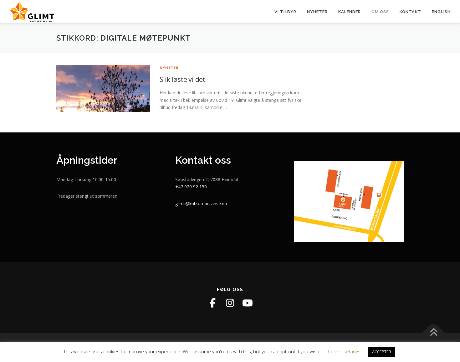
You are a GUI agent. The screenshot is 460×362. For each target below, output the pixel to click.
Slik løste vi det (182, 79)
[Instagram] (230, 303)
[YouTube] (247, 303)
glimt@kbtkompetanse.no (201, 203)
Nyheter (317, 11)
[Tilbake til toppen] (433, 333)
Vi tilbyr (285, 11)
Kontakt (410, 11)
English (441, 11)
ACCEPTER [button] (381, 352)
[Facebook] (212, 303)
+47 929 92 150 (191, 187)
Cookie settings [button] (344, 351)
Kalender (349, 11)
